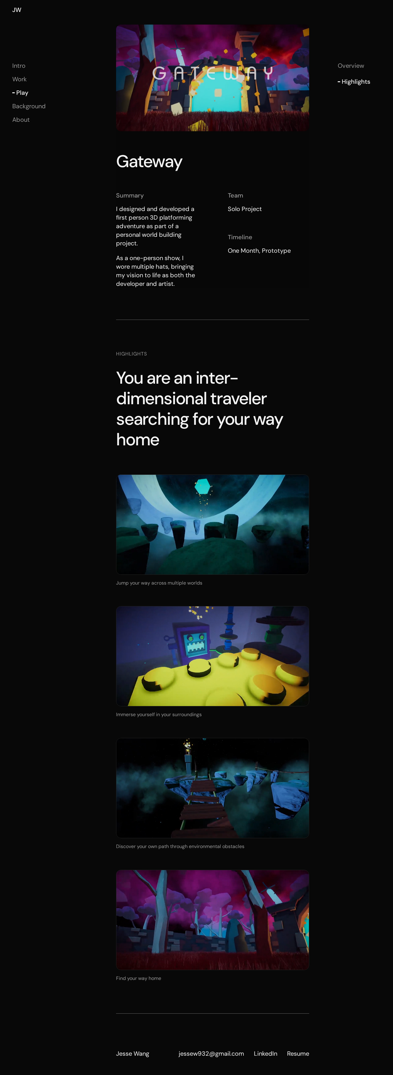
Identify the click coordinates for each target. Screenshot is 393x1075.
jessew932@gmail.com (211, 1054)
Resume (298, 1054)
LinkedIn (265, 1054)
